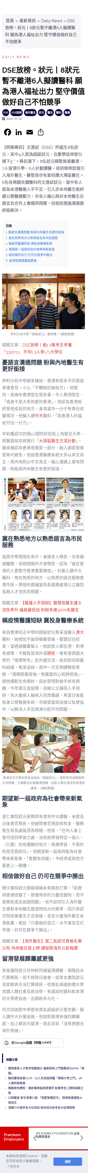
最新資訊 (27, 20)
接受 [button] (68, 1161)
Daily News (51, 20)
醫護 (67, 112)
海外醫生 (30, 112)
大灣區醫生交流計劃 (57, 440)
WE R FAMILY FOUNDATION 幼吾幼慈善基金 (58, 1135)
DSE (5, 112)
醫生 (50, 112)
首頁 (10, 20)
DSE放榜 (16, 112)
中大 (39, 415)
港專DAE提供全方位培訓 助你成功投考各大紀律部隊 (41, 1107)
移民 (51, 653)
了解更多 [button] (13, 1166)
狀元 (41, 112)
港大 (80, 632)
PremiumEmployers (14, 1136)
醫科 (58, 112)
